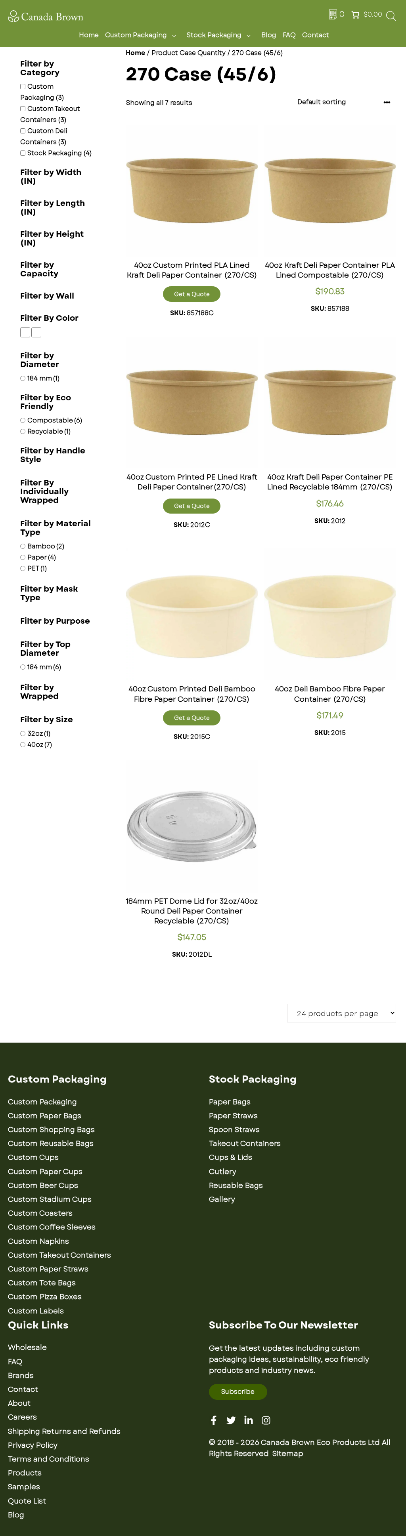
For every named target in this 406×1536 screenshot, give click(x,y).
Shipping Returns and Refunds (64, 1431)
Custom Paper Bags (44, 1116)
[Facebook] (213, 1420)
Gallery (222, 1199)
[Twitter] (231, 1420)
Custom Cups (33, 1157)
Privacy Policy (32, 1445)
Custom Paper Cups (45, 1172)
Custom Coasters (40, 1213)
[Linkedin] (248, 1420)
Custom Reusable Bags (51, 1143)
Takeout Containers (245, 1143)
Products (25, 1473)
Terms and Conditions (48, 1459)
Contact (315, 35)
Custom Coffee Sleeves (52, 1227)
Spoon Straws (234, 1130)
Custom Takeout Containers (59, 1255)
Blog (268, 35)
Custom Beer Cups (43, 1185)
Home (89, 35)
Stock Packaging (214, 35)
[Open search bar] (391, 18)
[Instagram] (266, 1420)
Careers (22, 1417)
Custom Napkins (38, 1241)
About (19, 1403)
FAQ (289, 35)
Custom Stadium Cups (50, 1199)
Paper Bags (230, 1102)
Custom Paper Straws (48, 1269)
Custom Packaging (136, 35)
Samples (24, 1487)
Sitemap (287, 1453)
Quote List (27, 1501)
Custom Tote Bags (42, 1283)
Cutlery (222, 1172)
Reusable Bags (236, 1185)
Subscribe (238, 1391)
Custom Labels (36, 1311)
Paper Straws (233, 1116)
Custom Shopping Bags (51, 1130)
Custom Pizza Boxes (45, 1297)
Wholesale (27, 1347)
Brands (21, 1375)
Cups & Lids (230, 1157)
